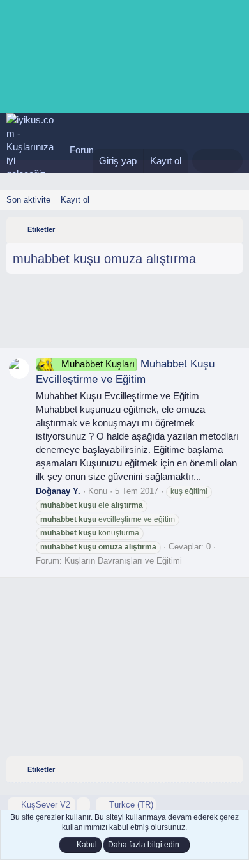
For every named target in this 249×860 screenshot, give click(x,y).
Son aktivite (28, 199)
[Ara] (230, 161)
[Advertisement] (124, 315)
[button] (83, 804)
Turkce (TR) (130, 805)
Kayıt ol (75, 199)
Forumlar (88, 149)
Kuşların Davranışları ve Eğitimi (123, 560)
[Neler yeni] (204, 161)
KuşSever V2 (46, 805)
